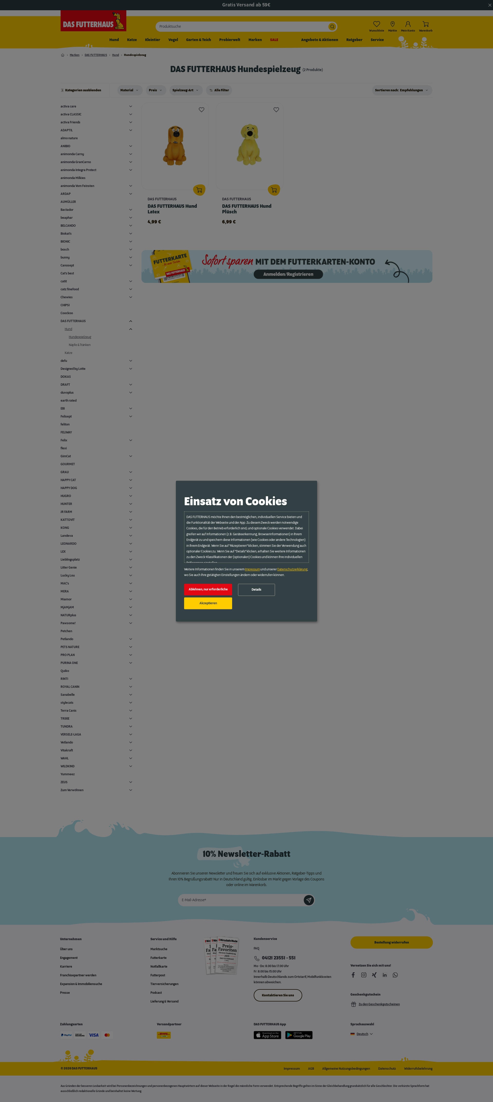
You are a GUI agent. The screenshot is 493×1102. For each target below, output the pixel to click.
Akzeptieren (208, 603)
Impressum (252, 569)
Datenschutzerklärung (292, 569)
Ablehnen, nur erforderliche (208, 589)
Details (256, 590)
